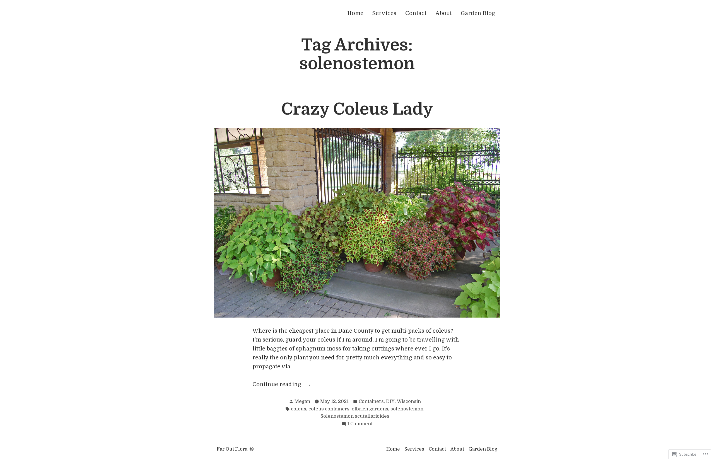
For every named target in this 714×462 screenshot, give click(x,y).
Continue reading (277, 385)
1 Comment (360, 424)
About (443, 13)
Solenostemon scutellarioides (354, 416)
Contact (415, 13)
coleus (298, 409)
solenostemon (406, 409)
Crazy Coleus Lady (357, 109)
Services (384, 13)
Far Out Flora (232, 449)
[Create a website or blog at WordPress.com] (252, 449)
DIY (390, 401)
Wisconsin (409, 401)
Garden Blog (478, 13)
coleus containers (328, 409)
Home (355, 13)
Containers (371, 401)
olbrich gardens (370, 409)
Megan (302, 401)
